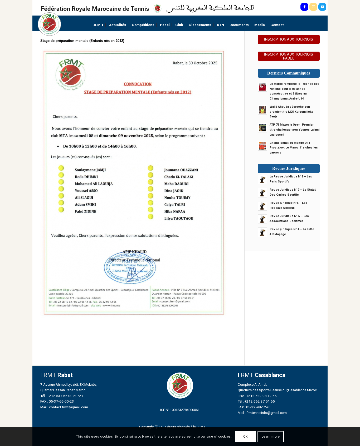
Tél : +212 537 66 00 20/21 (61, 396)
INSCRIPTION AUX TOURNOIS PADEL (288, 56)
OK (245, 437)
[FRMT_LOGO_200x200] (49, 24)
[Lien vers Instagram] (313, 7)
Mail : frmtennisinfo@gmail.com (262, 412)
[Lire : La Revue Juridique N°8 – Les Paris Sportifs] (262, 179)
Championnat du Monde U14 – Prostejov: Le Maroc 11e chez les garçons (294, 148)
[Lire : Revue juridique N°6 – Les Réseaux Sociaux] (262, 206)
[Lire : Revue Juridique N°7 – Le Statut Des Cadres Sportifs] (262, 192)
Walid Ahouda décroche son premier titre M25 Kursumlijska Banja (291, 111)
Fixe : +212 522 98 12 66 (257, 396)
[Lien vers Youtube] (322, 7)
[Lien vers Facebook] (304, 7)
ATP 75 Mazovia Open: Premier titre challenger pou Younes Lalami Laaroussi (294, 129)
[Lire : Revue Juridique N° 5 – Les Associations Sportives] (262, 219)
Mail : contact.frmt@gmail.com (64, 407)
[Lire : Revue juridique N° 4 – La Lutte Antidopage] (262, 232)
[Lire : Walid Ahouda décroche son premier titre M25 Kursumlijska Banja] (262, 110)
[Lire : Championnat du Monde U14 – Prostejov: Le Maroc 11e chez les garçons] (262, 146)
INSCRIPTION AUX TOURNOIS (288, 39)
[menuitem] (97, 25)
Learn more (271, 437)
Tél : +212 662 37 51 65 (256, 401)
